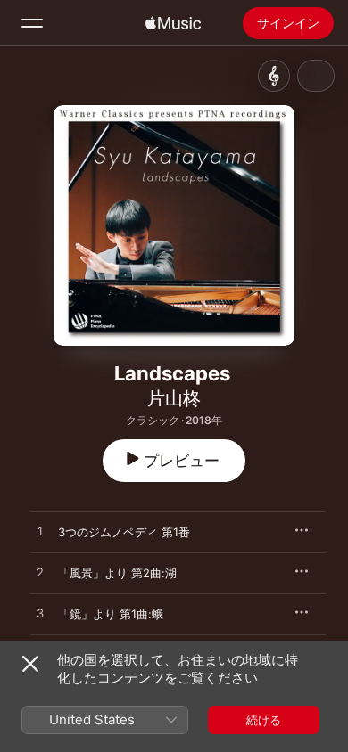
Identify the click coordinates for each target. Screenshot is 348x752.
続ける (263, 720)
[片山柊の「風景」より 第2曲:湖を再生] (40, 573)
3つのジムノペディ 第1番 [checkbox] (124, 532)
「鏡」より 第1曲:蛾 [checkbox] (110, 614)
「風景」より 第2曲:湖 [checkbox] (117, 573)
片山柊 (174, 398)
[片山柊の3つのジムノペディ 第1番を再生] (40, 532)
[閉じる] (30, 664)
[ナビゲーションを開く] (32, 23)
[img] (173, 23)
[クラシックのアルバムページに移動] (274, 76)
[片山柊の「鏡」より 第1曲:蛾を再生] (40, 614)
